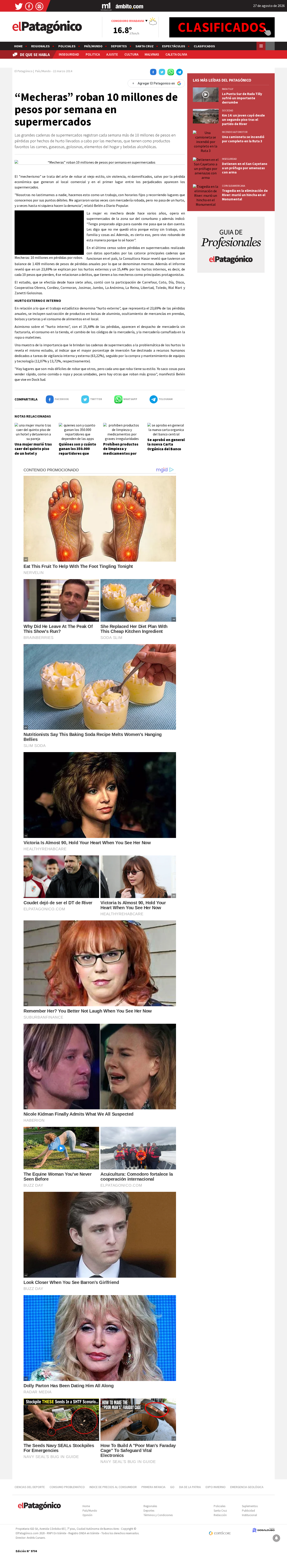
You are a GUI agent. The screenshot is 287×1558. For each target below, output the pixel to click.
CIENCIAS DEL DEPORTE (30, 1487)
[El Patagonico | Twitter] (19, 6)
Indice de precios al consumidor (113, 1487)
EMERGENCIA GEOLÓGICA (247, 1487)
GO (172, 1487)
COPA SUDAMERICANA (233, 185)
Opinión (87, 1515)
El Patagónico (24, 71)
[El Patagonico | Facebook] (29, 6)
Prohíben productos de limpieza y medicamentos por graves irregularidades (120, 453)
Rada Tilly (227, 89)
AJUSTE (112, 54)
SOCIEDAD (227, 110)
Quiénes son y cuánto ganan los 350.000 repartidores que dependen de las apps (77, 453)
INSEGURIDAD (69, 54)
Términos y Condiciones (158, 1515)
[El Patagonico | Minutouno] (106, 6)
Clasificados (204, 46)
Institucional (249, 1515)
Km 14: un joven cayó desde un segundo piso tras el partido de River (243, 119)
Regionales (40, 46)
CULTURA (131, 54)
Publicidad (248, 1511)
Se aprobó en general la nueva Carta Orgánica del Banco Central (166, 446)
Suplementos (250, 1506)
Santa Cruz (144, 46)
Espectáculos (173, 46)
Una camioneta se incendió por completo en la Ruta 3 (243, 139)
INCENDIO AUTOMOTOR (234, 132)
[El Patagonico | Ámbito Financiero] (129, 6)
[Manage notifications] (276, 1538)
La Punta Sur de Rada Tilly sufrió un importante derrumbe (242, 98)
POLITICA (93, 54)
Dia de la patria (190, 1487)
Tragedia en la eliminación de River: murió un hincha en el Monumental (245, 194)
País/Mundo (93, 46)
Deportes (119, 46)
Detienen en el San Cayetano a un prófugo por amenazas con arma (244, 168)
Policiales (67, 46)
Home (18, 46)
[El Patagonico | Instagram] (39, 6)
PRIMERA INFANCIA (153, 1487)
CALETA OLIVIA (176, 54)
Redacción (220, 1515)
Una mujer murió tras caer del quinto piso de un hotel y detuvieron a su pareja (33, 453)
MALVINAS (152, 54)
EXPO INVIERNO (216, 1487)
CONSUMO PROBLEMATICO (67, 1487)
